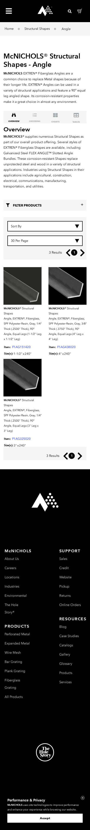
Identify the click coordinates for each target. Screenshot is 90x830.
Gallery (64, 654)
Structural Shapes (37, 29)
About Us (12, 559)
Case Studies (69, 636)
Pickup (64, 586)
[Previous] (67, 253)
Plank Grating (15, 671)
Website (65, 577)
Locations (12, 577)
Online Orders (70, 605)
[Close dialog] (82, 798)
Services (65, 682)
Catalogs (66, 645)
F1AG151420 (21, 347)
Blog (62, 627)
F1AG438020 (66, 347)
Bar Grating (13, 662)
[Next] (81, 253)
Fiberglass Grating (12, 684)
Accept (45, 818)
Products (65, 673)
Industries (12, 586)
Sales (63, 559)
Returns (65, 596)
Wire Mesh (13, 653)
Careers (10, 568)
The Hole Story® (11, 608)
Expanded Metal (17, 643)
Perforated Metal (17, 634)
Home (9, 29)
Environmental (16, 596)
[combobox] (45, 226)
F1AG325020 (21, 438)
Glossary (65, 664)
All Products (14, 697)
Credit (64, 568)
